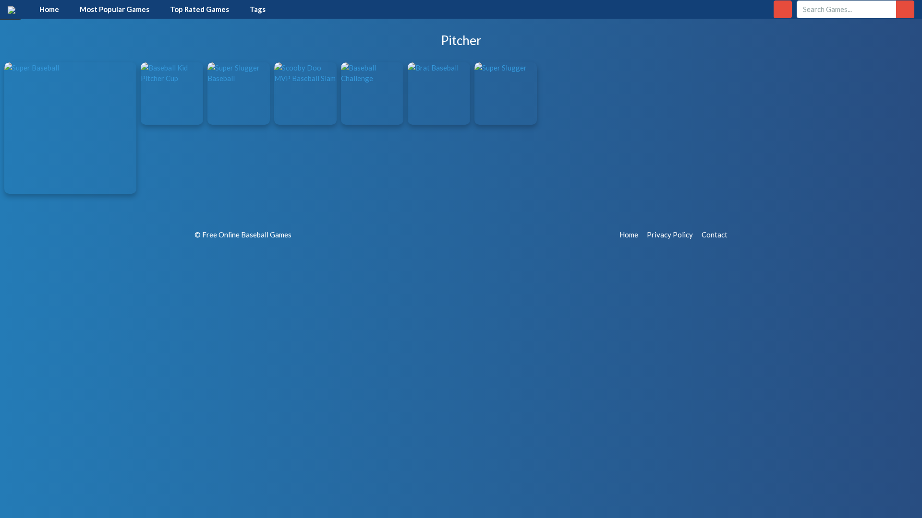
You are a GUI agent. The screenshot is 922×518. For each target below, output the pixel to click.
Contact (715, 234)
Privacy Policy (670, 234)
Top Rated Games (199, 9)
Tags (258, 9)
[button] (783, 9)
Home (49, 9)
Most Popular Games (114, 9)
